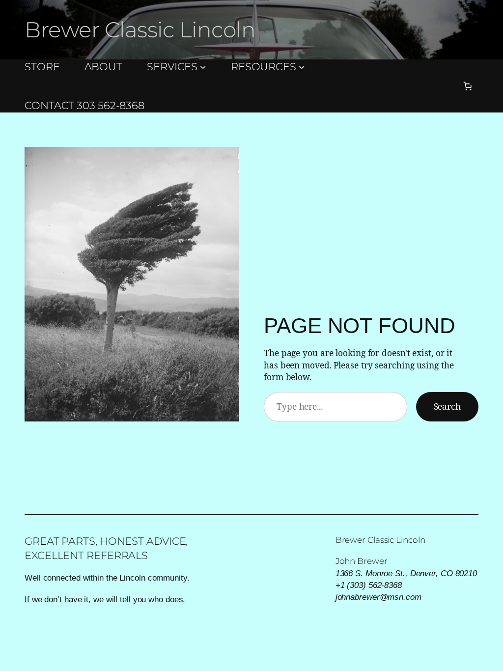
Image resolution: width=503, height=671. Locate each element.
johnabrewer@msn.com (378, 597)
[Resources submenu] (302, 67)
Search (447, 406)
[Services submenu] (203, 67)
